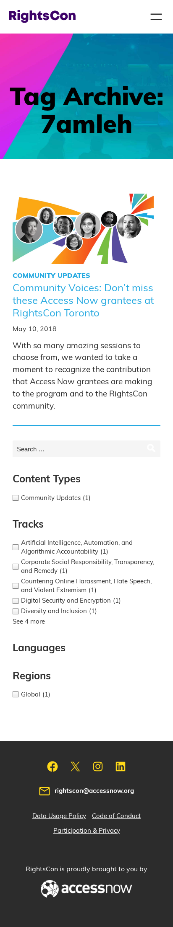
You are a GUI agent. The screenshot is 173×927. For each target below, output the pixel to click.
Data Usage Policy (59, 816)
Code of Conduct (116, 816)
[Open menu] (156, 16)
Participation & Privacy (86, 831)
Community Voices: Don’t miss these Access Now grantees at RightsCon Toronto (83, 300)
